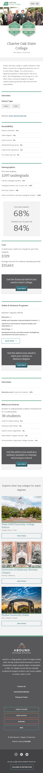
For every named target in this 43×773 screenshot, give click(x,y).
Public (16, 106)
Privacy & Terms (21, 697)
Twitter (26, 754)
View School (21, 536)
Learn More (22, 289)
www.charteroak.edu (17, 116)
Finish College (21, 709)
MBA (21, 728)
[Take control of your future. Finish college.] (11, 3)
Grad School (21, 715)
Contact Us (21, 686)
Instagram (16, 754)
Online (6, 106)
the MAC (27, 741)
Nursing (21, 721)
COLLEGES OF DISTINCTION (22, 767)
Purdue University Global (15, 615)
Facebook (21, 754)
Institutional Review (21, 692)
